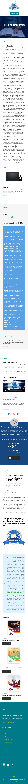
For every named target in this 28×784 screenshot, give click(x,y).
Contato (6, 745)
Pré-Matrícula (14, 13)
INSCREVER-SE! (15, 458)
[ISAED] (14, 6)
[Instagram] (16, 1)
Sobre (6, 753)
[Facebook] (12, 1)
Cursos (6, 736)
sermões (6, 55)
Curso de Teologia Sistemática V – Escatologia (11, 640)
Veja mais (5, 195)
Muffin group (22, 779)
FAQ (6, 748)
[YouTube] (14, 1)
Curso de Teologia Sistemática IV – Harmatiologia (11, 668)
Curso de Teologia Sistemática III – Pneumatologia (11, 695)
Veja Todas (5, 346)
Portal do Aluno (8, 739)
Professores (7, 751)
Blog (6, 733)
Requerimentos (8, 742)
